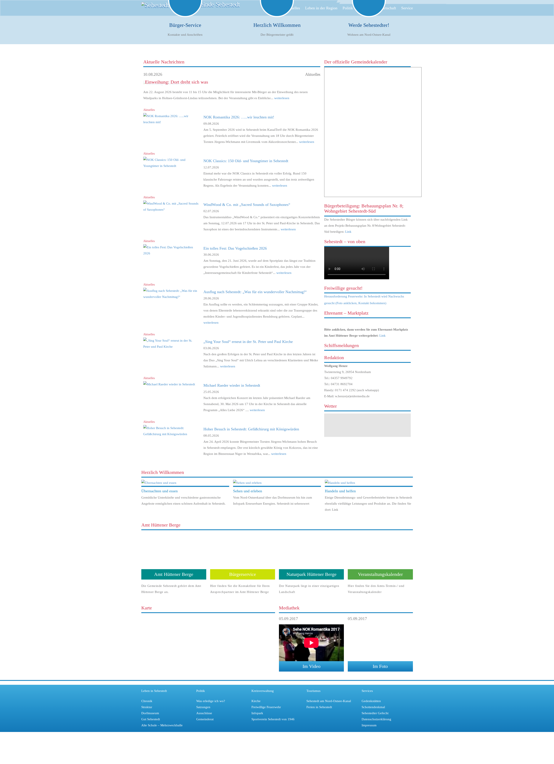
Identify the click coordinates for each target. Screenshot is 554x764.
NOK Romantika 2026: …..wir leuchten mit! (238, 117)
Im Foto (380, 666)
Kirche (256, 701)
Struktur (146, 707)
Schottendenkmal (373, 707)
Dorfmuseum (150, 713)
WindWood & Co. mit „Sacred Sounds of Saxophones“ (246, 204)
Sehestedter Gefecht (375, 713)
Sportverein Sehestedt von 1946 (273, 719)
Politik (348, 8)
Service (407, 8)
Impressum (369, 725)
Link (348, 231)
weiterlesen (281, 98)
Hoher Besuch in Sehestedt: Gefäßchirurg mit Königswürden (251, 429)
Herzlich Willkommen (277, 25)
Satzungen (203, 707)
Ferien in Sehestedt (319, 707)
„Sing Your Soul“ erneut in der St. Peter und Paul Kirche (248, 341)
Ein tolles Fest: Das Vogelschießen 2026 (235, 248)
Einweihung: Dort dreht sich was (176, 82)
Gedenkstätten (371, 701)
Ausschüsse (204, 713)
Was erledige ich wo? (210, 701)
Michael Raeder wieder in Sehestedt (231, 385)
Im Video (311, 666)
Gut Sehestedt (150, 719)
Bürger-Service (185, 25)
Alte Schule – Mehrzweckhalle (162, 725)
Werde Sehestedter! (368, 25)
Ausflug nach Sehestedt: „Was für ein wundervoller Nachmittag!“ (255, 292)
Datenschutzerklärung (376, 719)
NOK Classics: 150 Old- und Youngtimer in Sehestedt (245, 161)
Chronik (146, 701)
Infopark (257, 713)
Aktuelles (292, 8)
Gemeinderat (205, 719)
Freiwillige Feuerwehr (266, 707)
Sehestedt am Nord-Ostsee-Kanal (328, 701)
